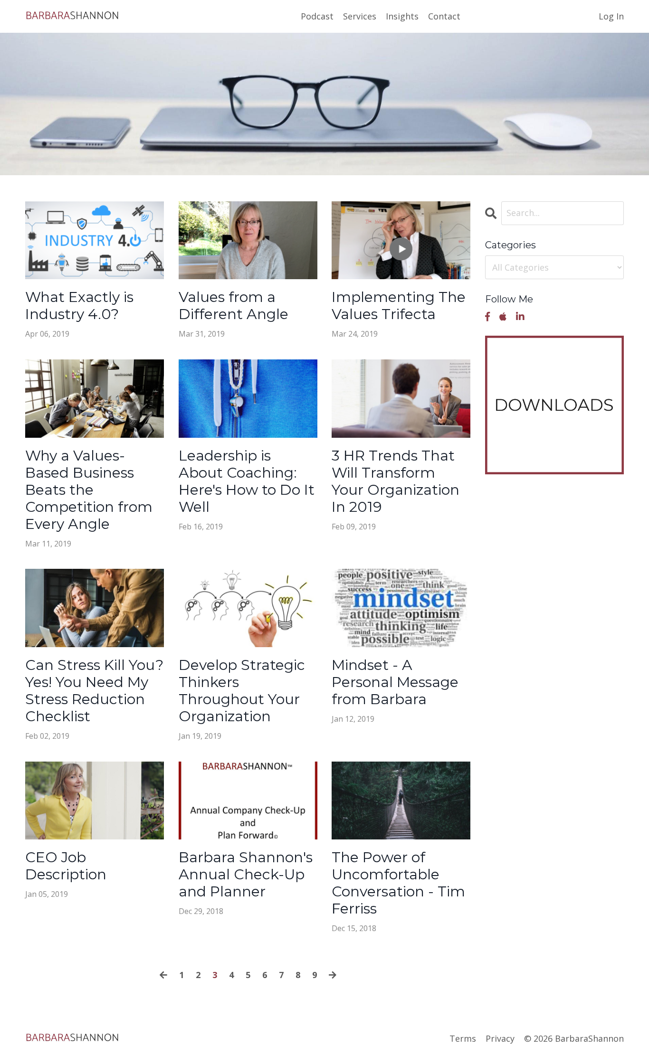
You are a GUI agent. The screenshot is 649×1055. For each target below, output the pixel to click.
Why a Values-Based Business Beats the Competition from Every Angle (89, 490)
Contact (444, 16)
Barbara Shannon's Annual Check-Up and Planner (246, 874)
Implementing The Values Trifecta (399, 306)
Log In (611, 16)
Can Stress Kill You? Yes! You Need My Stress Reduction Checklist (94, 691)
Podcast (317, 16)
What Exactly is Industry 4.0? (79, 306)
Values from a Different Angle (233, 306)
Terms (462, 1038)
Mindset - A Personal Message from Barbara (395, 682)
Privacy (500, 1038)
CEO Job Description (65, 866)
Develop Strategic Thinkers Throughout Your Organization (242, 691)
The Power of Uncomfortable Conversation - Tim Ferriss (398, 883)
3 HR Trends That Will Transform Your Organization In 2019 (395, 481)
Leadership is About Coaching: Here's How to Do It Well (247, 481)
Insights (402, 16)
